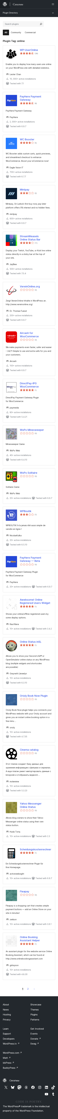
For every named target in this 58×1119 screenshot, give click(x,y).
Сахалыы (14, 1080)
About (6, 1004)
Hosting (7, 1014)
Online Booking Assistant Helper (30, 939)
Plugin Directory (10, 13)
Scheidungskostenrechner (35, 849)
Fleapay (24, 891)
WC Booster (27, 139)
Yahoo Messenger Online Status (31, 805)
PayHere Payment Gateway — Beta (30, 559)
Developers (8, 1038)
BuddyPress (10, 1067)
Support (7, 1033)
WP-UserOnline (29, 50)
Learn (6, 1028)
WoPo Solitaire (28, 472)
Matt (7, 1057)
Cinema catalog (29, 749)
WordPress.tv (11, 1043)
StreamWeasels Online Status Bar (30, 238)
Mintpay (24, 189)
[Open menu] (53, 4)
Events (34, 1033)
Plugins (34, 1014)
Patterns (34, 1019)
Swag (34, 1043)
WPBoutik (25, 511)
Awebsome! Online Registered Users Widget (35, 601)
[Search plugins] (41, 24)
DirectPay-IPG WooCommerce (29, 385)
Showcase (35, 1004)
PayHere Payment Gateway (30, 98)
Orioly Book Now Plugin (34, 695)
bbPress (8, 1062)
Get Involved (37, 1028)
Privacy (7, 1019)
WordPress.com (12, 1052)
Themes (34, 1009)
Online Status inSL (30, 641)
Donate (35, 1038)
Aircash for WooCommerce (29, 335)
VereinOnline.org (30, 286)
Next (34, 989)
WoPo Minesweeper (32, 429)
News (6, 1009)
